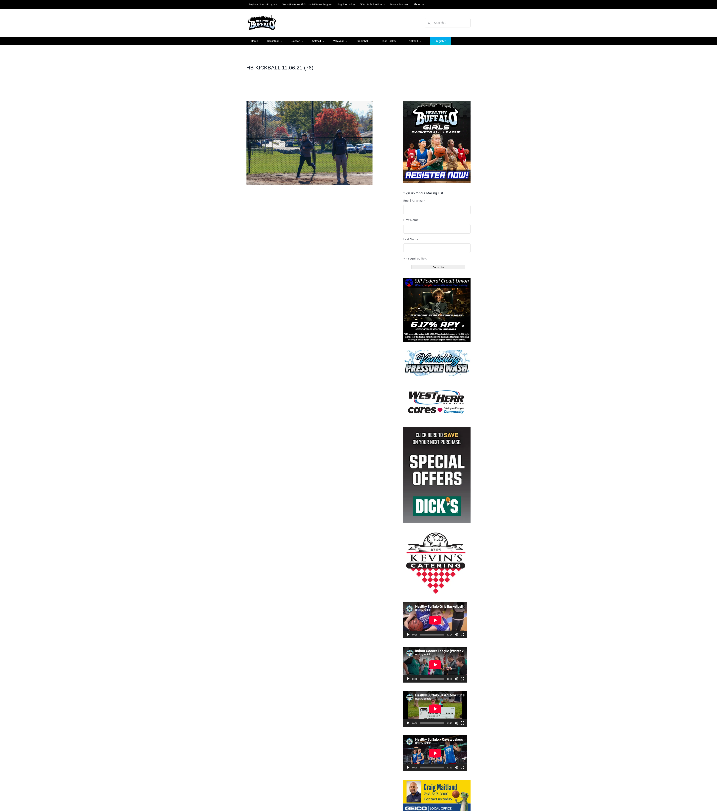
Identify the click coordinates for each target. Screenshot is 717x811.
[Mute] (456, 634)
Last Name (410, 239)
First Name (411, 220)
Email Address (414, 201)
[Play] (408, 634)
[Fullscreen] (462, 634)
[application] (435, 620)
